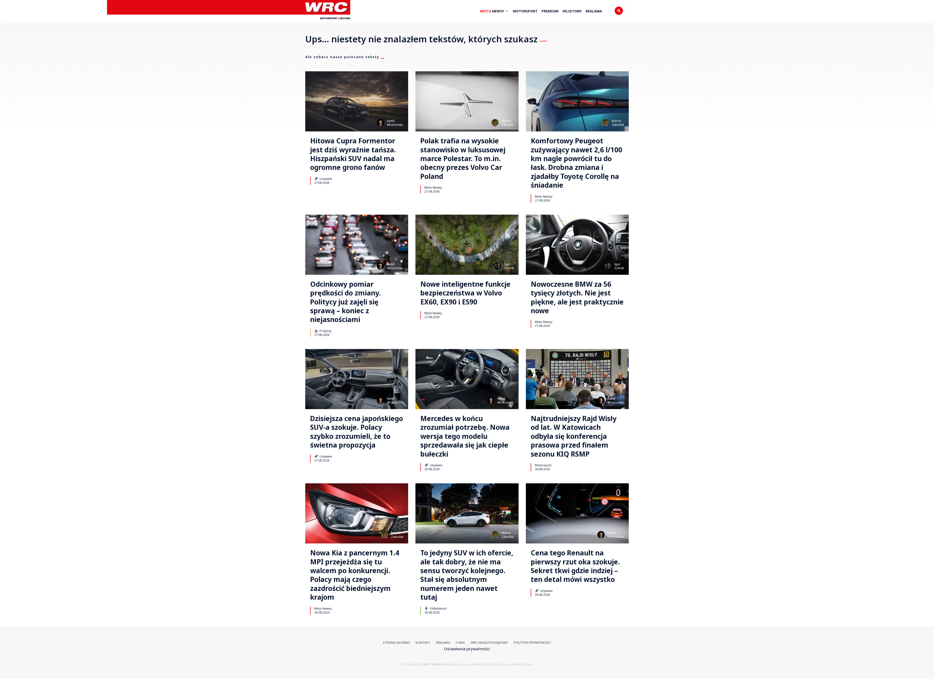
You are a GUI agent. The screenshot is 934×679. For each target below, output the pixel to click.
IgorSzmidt (509, 266)
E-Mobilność (438, 608)
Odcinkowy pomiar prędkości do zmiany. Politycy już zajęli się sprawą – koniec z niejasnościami (345, 302)
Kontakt (423, 642)
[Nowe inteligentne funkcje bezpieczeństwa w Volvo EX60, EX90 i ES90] (466, 245)
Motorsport (525, 11)
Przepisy (325, 331)
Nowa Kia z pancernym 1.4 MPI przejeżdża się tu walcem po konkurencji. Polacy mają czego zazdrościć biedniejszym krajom (354, 574)
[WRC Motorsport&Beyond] (327, 21)
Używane (325, 179)
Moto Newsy (433, 187)
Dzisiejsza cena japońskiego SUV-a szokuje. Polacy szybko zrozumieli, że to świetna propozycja (356, 432)
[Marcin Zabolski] (495, 122)
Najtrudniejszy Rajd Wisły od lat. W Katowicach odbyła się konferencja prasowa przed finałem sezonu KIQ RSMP (574, 436)
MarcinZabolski (508, 123)
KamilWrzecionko (395, 123)
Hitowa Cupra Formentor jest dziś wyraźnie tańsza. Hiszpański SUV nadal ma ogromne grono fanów (353, 154)
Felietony (572, 11)
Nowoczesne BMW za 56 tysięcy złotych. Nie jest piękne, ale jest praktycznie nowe (577, 297)
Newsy (492, 11)
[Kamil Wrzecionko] (380, 122)
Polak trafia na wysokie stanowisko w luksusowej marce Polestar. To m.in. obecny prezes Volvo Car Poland (462, 158)
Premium (550, 11)
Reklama (594, 11)
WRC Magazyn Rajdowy (489, 642)
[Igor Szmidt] (497, 266)
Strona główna (396, 642)
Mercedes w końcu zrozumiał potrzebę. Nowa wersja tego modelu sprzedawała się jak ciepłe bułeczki (465, 436)
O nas (460, 642)
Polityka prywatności (532, 642)
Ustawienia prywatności (467, 648)
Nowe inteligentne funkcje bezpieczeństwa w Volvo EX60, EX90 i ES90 (465, 293)
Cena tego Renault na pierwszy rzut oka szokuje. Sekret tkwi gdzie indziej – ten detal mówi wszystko (575, 566)
